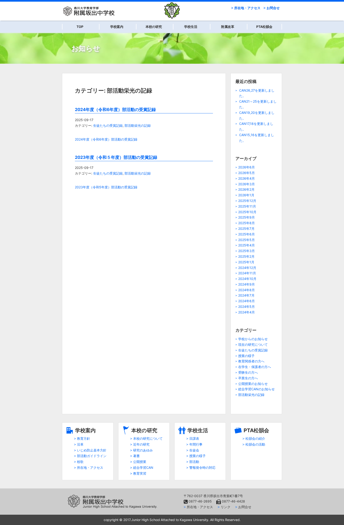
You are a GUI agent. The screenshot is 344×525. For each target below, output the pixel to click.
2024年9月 (246, 284)
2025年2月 (246, 256)
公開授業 (139, 462)
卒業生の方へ (248, 378)
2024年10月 (247, 279)
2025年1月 (246, 262)
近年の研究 (141, 444)
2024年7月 (246, 295)
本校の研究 (154, 27)
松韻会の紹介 (255, 438)
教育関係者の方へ (251, 361)
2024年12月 (247, 268)
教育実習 (139, 473)
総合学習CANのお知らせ (256, 389)
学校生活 (190, 27)
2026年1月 (246, 195)
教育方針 (83, 438)
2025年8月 (246, 223)
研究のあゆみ (143, 450)
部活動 (194, 462)
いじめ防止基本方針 (91, 450)
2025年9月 (246, 217)
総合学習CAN (143, 467)
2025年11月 (247, 206)
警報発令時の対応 (202, 467)
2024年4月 (246, 312)
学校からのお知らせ (253, 339)
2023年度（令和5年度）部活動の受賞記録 (106, 187)
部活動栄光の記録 (137, 125)
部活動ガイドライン (91, 456)
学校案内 (116, 27)
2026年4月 (246, 178)
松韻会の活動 (255, 444)
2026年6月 (246, 167)
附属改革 (227, 27)
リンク (226, 507)
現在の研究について (253, 344)
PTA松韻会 (264, 27)
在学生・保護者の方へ (254, 367)
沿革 (80, 444)
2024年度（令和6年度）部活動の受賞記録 (115, 109)
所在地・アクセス (247, 8)
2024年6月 (246, 301)
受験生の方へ (248, 372)
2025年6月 (246, 234)
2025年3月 (246, 251)
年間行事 (195, 444)
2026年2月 (246, 189)
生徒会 (194, 450)
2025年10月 (247, 212)
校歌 (80, 462)
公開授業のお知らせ (253, 384)
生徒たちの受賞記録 (108, 125)
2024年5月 (246, 307)
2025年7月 (246, 229)
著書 (136, 456)
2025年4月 (246, 245)
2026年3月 (246, 184)
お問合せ (273, 8)
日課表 (194, 438)
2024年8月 (246, 290)
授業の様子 (246, 356)
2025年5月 (246, 240)
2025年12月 (247, 201)
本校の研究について (148, 438)
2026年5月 (246, 173)
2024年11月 (247, 273)
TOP (80, 27)
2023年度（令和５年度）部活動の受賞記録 (116, 157)
